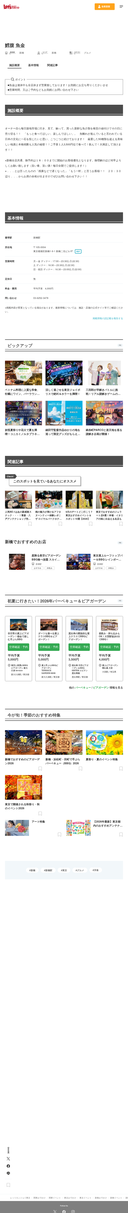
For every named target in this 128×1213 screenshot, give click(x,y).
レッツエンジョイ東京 (20, 1197)
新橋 (33, 870)
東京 (64, 870)
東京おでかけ (70, 1197)
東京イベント (86, 1197)
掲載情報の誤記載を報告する (108, 318)
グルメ (80, 870)
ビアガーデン (101, 687)
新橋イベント (116, 1197)
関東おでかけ (40, 1197)
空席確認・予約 (18, 647)
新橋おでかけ (101, 1197)
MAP (78, 251)
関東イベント (55, 1197)
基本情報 (16, 218)
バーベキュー (83, 687)
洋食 (96, 870)
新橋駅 (48, 870)
